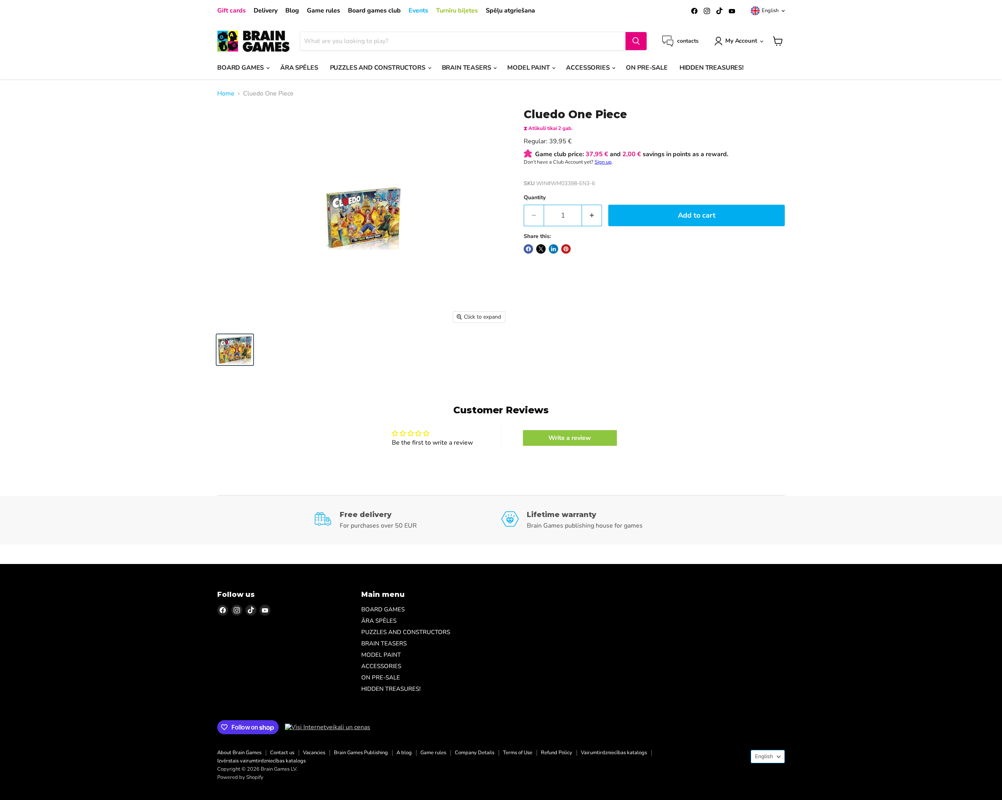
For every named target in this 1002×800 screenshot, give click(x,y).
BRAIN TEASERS (467, 67)
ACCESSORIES (588, 67)
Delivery (266, 10)
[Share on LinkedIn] (553, 249)
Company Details (474, 752)
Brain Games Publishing (361, 752)
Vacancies (314, 752)
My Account (741, 41)
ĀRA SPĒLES (299, 67)
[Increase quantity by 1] (592, 215)
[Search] (636, 41)
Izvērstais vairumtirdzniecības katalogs (261, 760)
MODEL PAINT (529, 67)
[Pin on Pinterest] (566, 249)
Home (225, 93)
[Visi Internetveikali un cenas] (327, 727)
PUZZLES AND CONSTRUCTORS (378, 67)
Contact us (282, 752)
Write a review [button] (569, 438)
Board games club (374, 10)
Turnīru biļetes (457, 10)
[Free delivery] (407, 520)
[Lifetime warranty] (594, 520)
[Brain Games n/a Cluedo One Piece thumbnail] (234, 349)
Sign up (603, 162)
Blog (292, 10)
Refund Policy (556, 752)
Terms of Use (517, 752)
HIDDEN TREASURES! (711, 67)
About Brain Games (239, 752)
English (770, 10)
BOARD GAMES (241, 67)
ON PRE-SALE (646, 67)
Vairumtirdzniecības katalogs (614, 752)
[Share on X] (541, 249)
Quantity (535, 198)
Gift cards (231, 10)
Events (418, 10)
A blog (404, 752)
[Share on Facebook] (528, 249)
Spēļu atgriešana (510, 10)
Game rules (323, 10)
